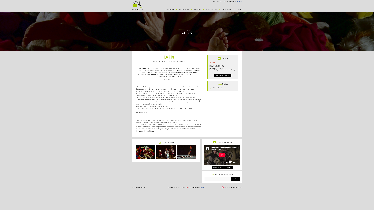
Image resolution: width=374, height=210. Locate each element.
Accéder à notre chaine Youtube (222, 167)
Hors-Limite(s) (226, 9)
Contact (239, 9)
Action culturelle (211, 9)
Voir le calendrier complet (223, 75)
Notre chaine (184, 187)
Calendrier (197, 9)
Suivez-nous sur (198, 187)
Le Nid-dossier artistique (218, 88)
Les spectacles (184, 9)
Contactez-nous (172, 187)
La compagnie (169, 9)
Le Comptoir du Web (236, 187)
